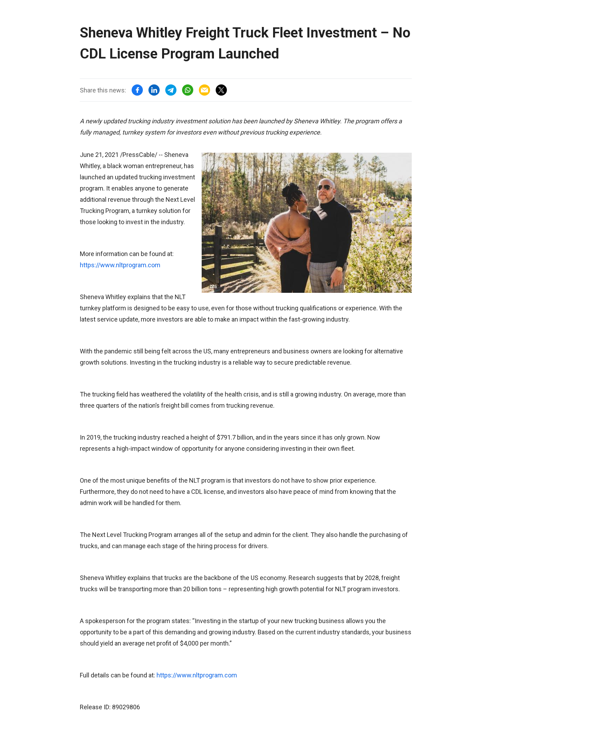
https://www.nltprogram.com (120, 265)
